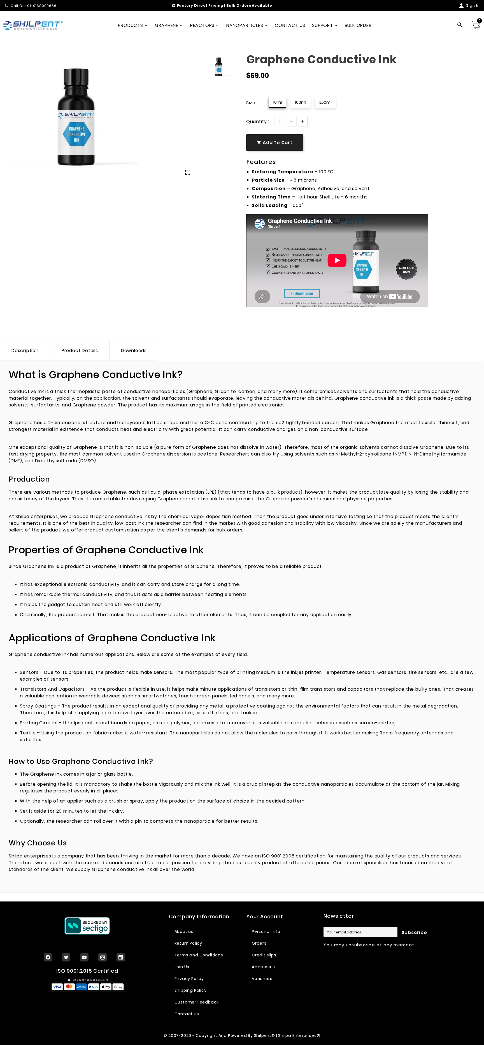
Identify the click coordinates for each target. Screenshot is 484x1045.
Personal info (266, 931)
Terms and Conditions (198, 955)
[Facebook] (48, 957)
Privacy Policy (189, 978)
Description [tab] (25, 350)
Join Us (182, 967)
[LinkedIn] (121, 957)
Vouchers (262, 978)
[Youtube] (84, 957)
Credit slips (264, 955)
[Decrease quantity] (291, 121)
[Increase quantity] (302, 121)
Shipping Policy (190, 990)
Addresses (263, 967)
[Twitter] (66, 957)
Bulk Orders (238, 5)
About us (184, 931)
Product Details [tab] (80, 350)
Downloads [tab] (134, 350)
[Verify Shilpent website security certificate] (87, 925)
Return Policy (188, 943)
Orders (259, 943)
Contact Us (186, 1014)
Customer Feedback (196, 1002)
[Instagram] (102, 957)
